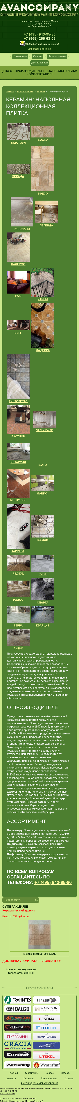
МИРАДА (18, 176)
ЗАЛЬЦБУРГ (44, 430)
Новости (65, 1073)
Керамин (41, 91)
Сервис (50, 1073)
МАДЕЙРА (43, 350)
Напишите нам (49, 1078)
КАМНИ (43, 299)
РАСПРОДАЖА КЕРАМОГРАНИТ (39, 1083)
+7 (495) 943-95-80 (39, 34)
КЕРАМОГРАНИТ (25, 91)
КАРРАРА (17, 551)
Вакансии (29, 1078)
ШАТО (42, 464)
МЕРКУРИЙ (18, 500)
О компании (20, 56)
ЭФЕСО (42, 193)
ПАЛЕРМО (18, 264)
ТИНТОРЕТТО (18, 401)
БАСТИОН (18, 436)
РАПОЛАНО (22, 228)
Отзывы (37, 56)
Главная (10, 91)
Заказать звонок (7, 1094)
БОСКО (43, 139)
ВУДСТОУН (18, 142)
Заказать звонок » (39, 48)
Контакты (11, 1078)
